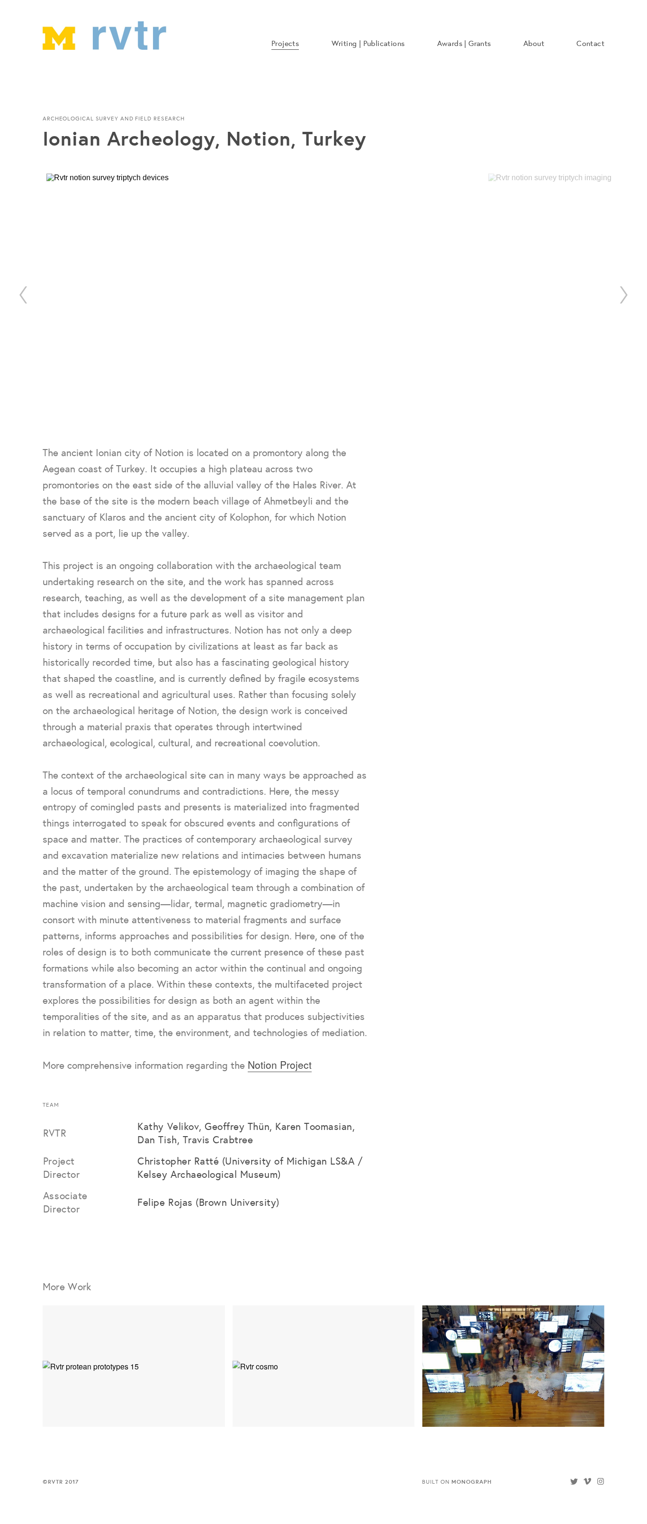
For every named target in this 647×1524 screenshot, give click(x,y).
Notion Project (280, 1064)
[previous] (23, 295)
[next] (623, 295)
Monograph (471, 1482)
